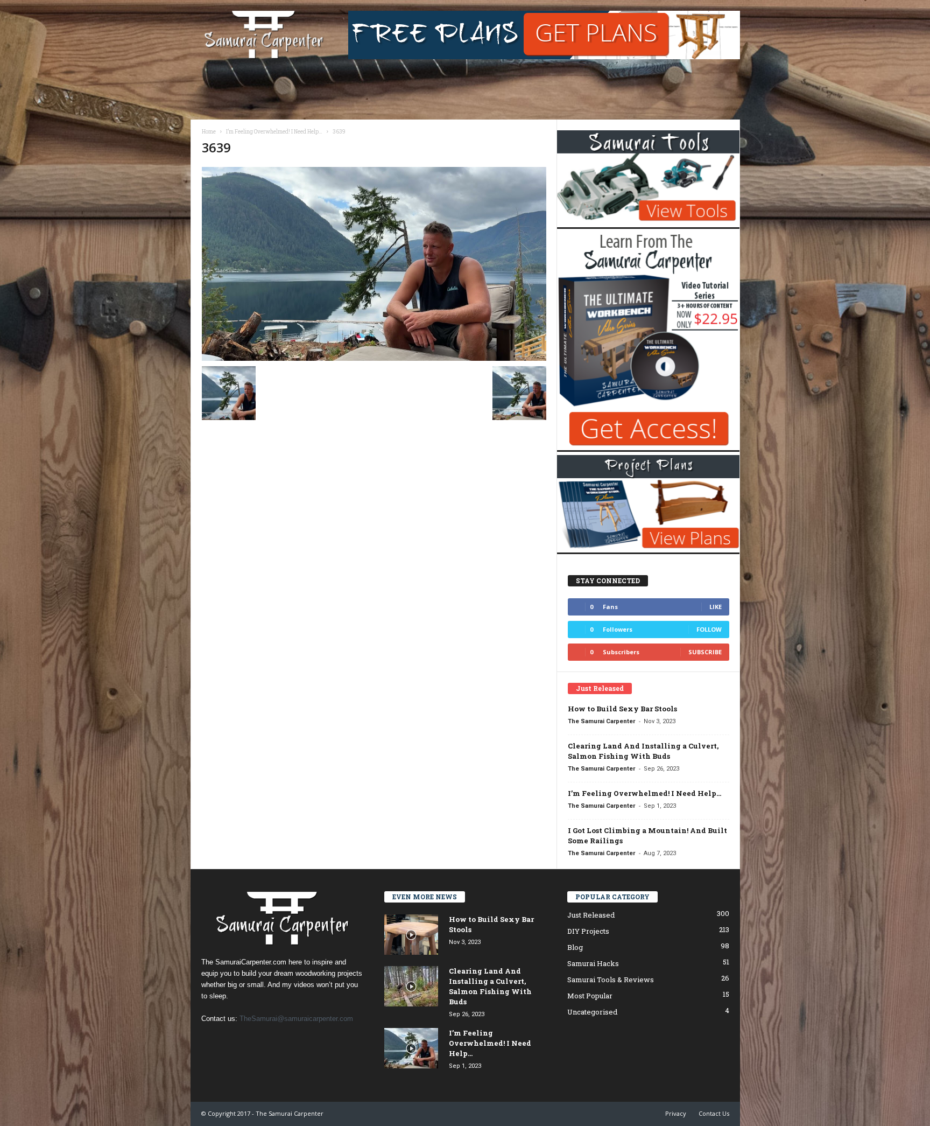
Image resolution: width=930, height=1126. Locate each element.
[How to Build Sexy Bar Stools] (411, 934)
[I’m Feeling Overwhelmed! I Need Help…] (411, 1048)
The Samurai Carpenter (601, 721)
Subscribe (705, 652)
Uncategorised (592, 1012)
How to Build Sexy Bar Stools (622, 709)
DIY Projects (588, 931)
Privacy (675, 1113)
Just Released (591, 915)
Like (715, 607)
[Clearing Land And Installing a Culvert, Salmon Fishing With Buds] (411, 986)
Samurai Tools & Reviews (610, 979)
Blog (575, 947)
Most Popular (589, 996)
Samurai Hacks (593, 963)
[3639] (374, 264)
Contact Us (714, 1113)
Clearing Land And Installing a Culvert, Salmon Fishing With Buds (643, 751)
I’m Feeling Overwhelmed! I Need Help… (644, 793)
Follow (709, 629)
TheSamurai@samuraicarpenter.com (296, 1019)
